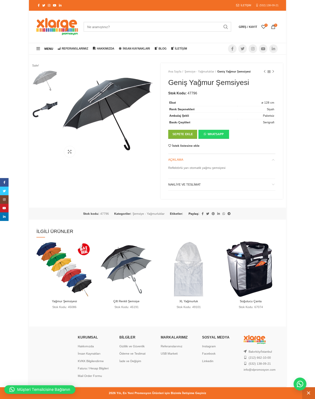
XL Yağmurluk (188, 301)
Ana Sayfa (174, 71)
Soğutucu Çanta (251, 301)
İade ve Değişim (130, 361)
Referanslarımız (171, 346)
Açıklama (175, 159)
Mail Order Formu (90, 376)
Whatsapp (216, 134)
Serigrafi (268, 122)
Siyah (270, 109)
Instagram (209, 346)
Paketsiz (268, 115)
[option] (45, 80)
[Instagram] (4, 199)
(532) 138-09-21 (269, 5)
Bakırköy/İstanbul (260, 351)
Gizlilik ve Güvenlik (132, 346)
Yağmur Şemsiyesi (64, 301)
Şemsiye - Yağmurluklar (199, 71)
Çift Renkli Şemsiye (126, 301)
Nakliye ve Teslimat (184, 184)
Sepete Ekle (182, 134)
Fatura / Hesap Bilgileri (93, 368)
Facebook (209, 353)
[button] (213, 135)
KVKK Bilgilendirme (91, 361)
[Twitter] (4, 191)
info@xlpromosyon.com (260, 369)
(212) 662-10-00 (260, 357)
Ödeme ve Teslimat (132, 353)
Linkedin (207, 361)
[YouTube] (4, 208)
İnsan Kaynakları (89, 353)
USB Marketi (169, 353)
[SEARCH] (225, 27)
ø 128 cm (267, 102)
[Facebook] (4, 182)
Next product (273, 72)
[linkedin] (4, 216)
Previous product (264, 72)
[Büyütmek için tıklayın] (69, 151)
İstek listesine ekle (186, 145)
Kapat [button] (308, 393)
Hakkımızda (86, 346)
